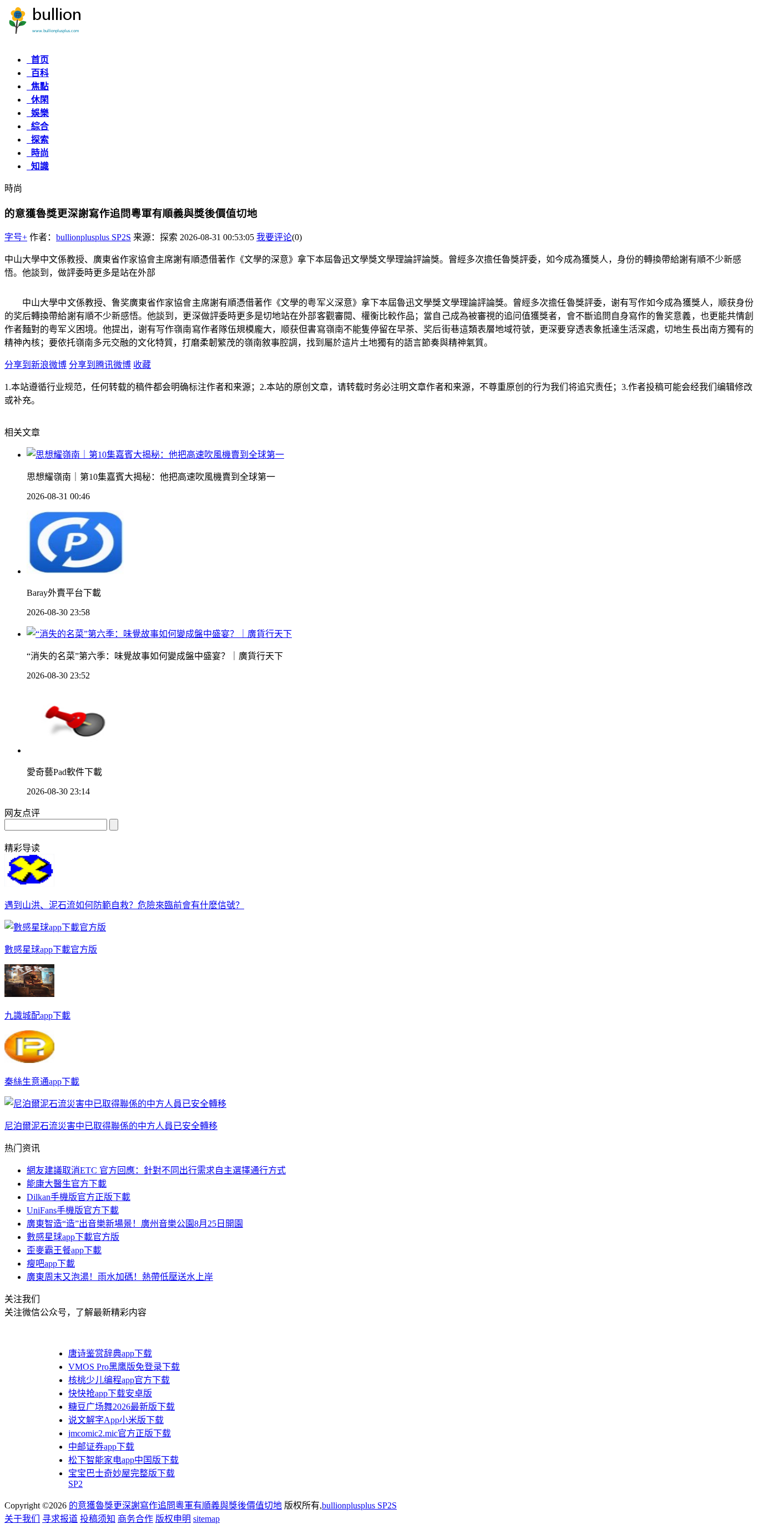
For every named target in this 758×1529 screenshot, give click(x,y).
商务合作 (135, 1518)
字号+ (15, 237)
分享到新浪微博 (35, 364)
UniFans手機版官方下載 (73, 1210)
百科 (38, 73)
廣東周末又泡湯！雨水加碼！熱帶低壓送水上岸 (120, 1277)
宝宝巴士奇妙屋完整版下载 (121, 1473)
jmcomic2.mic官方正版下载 (119, 1433)
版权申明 (173, 1518)
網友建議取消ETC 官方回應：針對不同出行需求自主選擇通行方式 (156, 1170)
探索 (38, 139)
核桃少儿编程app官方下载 (119, 1380)
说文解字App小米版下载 (116, 1420)
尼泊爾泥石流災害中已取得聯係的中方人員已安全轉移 (111, 1126)
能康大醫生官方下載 (67, 1183)
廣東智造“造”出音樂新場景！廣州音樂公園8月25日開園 (135, 1223)
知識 (38, 166)
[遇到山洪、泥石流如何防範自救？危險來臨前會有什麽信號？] (29, 883)
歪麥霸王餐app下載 (64, 1250)
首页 (38, 59)
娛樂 (38, 113)
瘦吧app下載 (51, 1263)
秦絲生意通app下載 (41, 1081)
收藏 (142, 364)
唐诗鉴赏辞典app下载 (110, 1353)
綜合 (38, 126)
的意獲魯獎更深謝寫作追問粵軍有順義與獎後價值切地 (175, 1505)
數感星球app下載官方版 (50, 949)
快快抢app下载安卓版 (110, 1393)
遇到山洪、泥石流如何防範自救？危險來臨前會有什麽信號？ (124, 905)
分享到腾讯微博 (100, 364)
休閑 (38, 99)
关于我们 (22, 1518)
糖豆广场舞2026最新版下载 (121, 1406)
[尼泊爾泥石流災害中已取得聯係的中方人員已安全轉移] (115, 1103)
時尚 (38, 153)
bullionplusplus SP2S (93, 237)
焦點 (38, 86)
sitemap (206, 1518)
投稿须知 (97, 1518)
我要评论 (274, 237)
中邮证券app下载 (101, 1446)
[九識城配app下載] (29, 994)
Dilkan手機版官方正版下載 (78, 1197)
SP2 (75, 1484)
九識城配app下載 (37, 1015)
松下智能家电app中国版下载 (123, 1460)
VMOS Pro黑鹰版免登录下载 (124, 1366)
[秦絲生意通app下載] (29, 1060)
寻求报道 (60, 1518)
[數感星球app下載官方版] (55, 927)
